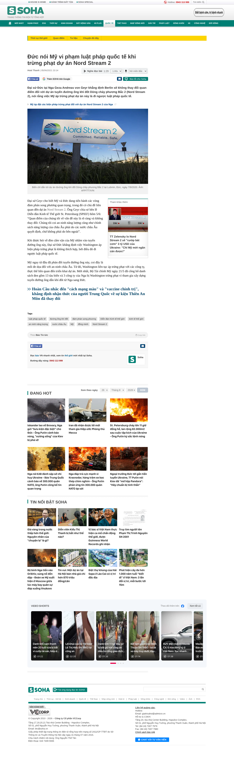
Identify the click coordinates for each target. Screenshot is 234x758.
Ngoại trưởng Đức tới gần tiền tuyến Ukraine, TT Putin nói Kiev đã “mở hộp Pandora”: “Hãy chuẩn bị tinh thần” (128, 479)
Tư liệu (73, 38)
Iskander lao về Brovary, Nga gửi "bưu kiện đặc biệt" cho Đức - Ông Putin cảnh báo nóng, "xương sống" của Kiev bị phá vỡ (45, 433)
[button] (113, 663)
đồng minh (83, 324)
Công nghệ (199, 23)
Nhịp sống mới (137, 23)
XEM (142, 390)
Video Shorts (40, 606)
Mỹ (72, 324)
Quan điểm (58, 38)
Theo (87, 335)
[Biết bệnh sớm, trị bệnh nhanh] (208, 12)
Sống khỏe (178, 23)
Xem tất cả (195, 606)
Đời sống (213, 23)
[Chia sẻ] (33, 79)
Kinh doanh (67, 23)
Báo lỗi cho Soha (138, 79)
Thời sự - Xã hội (54, 699)
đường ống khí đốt (59, 319)
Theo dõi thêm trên (170, 606)
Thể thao (122, 23)
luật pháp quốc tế (37, 319)
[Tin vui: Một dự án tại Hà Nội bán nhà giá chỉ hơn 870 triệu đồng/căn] (72, 558)
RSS (198, 699)
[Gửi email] (119, 79)
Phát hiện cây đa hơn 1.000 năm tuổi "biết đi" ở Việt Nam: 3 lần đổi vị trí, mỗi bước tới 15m (132, 577)
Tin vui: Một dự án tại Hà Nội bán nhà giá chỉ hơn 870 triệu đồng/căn (71, 575)
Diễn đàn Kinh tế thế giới (112, 319)
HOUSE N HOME (38, 2)
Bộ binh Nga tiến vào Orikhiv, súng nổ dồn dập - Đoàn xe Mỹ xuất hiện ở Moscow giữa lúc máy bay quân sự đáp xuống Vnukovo (40, 579)
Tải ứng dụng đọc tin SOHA (71, 690)
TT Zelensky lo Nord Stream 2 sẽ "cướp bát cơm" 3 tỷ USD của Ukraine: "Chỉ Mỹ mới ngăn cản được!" (127, 244)
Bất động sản (83, 23)
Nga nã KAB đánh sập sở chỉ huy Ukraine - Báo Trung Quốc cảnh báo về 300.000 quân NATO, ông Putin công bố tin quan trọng (45, 481)
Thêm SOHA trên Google (58, 79)
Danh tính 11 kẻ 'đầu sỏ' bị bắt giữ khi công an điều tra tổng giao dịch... (111, 648)
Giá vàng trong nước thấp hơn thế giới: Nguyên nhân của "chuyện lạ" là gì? (39, 535)
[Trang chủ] (25, 12)
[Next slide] (198, 637)
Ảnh (190, 699)
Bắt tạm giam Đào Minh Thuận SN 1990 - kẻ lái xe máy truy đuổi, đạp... (143, 648)
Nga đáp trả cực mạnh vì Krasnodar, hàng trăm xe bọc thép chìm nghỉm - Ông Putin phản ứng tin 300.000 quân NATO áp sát (86, 481)
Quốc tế (109, 23)
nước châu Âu (59, 324)
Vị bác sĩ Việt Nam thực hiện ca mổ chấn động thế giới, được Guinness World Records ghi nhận (102, 537)
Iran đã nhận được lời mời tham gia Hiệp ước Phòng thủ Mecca (87, 429)
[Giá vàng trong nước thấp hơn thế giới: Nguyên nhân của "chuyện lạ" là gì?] (41, 517)
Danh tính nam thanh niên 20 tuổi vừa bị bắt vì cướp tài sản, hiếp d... (46, 648)
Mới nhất (19, 23)
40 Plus (98, 23)
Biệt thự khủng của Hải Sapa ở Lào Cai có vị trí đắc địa (102, 573)
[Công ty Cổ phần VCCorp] (72, 710)
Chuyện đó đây (91, 38)
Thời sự (53, 23)
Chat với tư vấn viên (153, 739)
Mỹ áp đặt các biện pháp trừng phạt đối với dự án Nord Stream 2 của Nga (72, 104)
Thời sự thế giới (39, 38)
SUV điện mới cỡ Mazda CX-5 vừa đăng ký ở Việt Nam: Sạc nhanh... (176, 648)
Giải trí (151, 23)
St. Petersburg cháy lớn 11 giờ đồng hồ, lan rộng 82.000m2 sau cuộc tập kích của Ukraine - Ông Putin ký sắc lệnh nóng (128, 431)
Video (182, 699)
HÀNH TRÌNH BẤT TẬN (62, 2)
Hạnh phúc (32, 23)
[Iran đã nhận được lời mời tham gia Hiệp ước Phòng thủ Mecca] (87, 410)
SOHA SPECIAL (85, 2)
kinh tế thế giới (136, 319)
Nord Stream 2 (56, 209)
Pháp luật (164, 23)
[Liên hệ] (142, 346)
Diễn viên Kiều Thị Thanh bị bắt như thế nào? (71, 533)
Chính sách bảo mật (145, 732)
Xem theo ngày (89, 390)
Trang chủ (38, 699)
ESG (44, 23)
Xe (189, 23)
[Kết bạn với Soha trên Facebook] (132, 359)
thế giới (69, 355)
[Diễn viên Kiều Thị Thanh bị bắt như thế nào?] (72, 517)
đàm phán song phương (84, 319)
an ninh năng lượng (38, 324)
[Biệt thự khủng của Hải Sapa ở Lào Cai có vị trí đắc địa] (102, 558)
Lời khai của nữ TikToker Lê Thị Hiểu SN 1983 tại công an (78, 648)
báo (37, 355)
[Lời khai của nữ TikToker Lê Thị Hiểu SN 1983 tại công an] (79, 636)
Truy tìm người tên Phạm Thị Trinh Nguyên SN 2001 (133, 533)
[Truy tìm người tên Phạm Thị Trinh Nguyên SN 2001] (133, 517)
